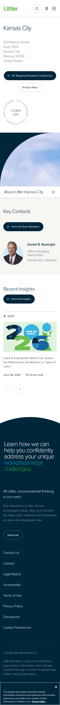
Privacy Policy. (39, 701)
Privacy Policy (13, 606)
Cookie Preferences (17, 627)
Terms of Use (12, 595)
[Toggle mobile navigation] (54, 8)
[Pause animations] (47, 8)
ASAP (10, 316)
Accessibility (12, 584)
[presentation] (30, 337)
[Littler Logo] (11, 8)
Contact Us (11, 552)
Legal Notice (12, 574)
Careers (8, 563)
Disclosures (11, 616)
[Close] (56, 687)
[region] (30, 693)
